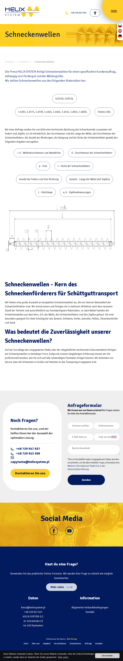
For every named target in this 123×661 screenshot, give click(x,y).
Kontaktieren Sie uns (30, 473)
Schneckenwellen (44, 61)
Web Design (72, 639)
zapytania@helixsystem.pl (30, 462)
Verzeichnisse (60, 643)
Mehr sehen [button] (63, 657)
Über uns (36, 643)
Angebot (24, 61)
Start (26, 643)
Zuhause (9, 61)
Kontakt (90, 612)
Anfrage (88, 643)
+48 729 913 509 (28, 453)
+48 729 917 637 (28, 449)
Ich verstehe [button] (107, 656)
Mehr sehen (57, 587)
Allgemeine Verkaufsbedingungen (89, 607)
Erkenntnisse (75, 643)
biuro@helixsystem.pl (33, 607)
